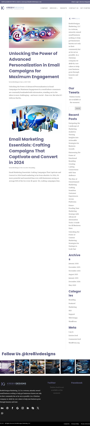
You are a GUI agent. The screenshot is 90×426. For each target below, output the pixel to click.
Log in (71, 332)
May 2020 (72, 285)
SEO (29, 82)
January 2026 (74, 264)
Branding (32, 168)
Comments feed (75, 339)
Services (53, 8)
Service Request (85, 2)
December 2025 (74, 267)
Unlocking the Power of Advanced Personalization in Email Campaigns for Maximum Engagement (34, 65)
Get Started (85, 8)
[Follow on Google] (17, 408)
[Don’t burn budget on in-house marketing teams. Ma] (52, 367)
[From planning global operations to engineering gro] (37, 367)
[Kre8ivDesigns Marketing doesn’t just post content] (7, 367)
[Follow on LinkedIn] (27, 408)
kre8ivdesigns (15, 82)
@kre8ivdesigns (39, 354)
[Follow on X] (38, 408)
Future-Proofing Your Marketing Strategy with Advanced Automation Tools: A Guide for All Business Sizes (75, 217)
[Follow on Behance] (2, 408)
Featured (72, 303)
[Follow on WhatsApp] (2, 413)
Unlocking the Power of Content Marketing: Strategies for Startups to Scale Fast (74, 240)
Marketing (73, 307)
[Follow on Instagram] (22, 408)
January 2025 (73, 278)
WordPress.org (74, 343)
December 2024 (74, 282)
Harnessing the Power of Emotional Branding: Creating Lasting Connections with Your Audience (74, 164)
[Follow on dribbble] (7, 408)
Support (72, 314)
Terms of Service (85, 423)
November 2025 (75, 271)
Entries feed (73, 336)
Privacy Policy (75, 423)
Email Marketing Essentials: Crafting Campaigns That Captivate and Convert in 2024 (33, 150)
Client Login (75, 2)
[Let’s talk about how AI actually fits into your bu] (68, 367)
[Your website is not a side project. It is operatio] (22, 367)
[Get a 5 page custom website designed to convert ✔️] (83, 367)
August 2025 (73, 274)
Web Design (73, 318)
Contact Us (73, 8)
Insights (63, 8)
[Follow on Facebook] (12, 408)
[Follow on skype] (33, 408)
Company (44, 8)
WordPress (73, 321)
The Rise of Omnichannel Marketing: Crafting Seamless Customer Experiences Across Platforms (74, 190)
